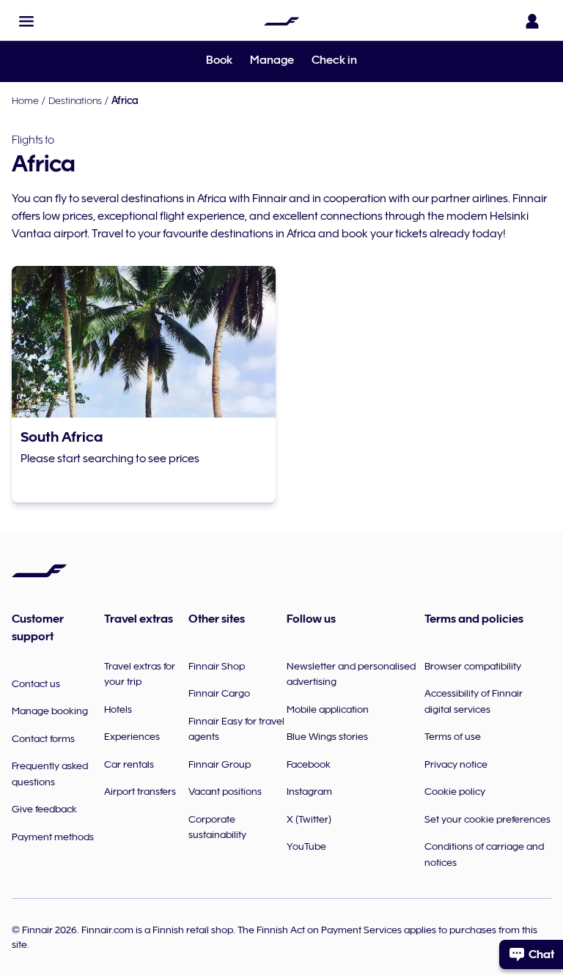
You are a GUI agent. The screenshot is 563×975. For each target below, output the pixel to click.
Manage (272, 60)
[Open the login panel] (532, 21)
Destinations (75, 100)
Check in (334, 60)
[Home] (281, 21)
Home (25, 100)
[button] (26, 21)
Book (219, 60)
